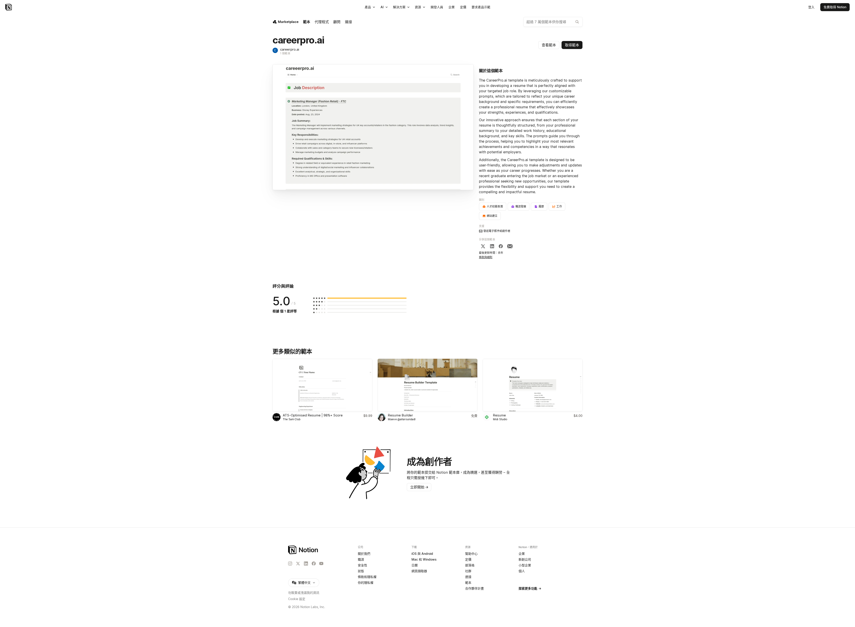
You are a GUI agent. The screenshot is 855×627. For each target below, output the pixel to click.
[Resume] (532, 385)
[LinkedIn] (492, 246)
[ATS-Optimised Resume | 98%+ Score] (322, 385)
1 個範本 (285, 53)
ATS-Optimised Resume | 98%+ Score (313, 415)
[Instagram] (290, 563)
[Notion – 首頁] (9, 7)
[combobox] (552, 22)
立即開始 (419, 487)
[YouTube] (321, 563)
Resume (499, 415)
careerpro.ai (289, 49)
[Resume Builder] (427, 385)
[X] (483, 246)
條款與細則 (486, 257)
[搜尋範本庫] (577, 22)
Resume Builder (400, 415)
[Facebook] (500, 246)
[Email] (510, 246)
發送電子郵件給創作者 (496, 231)
